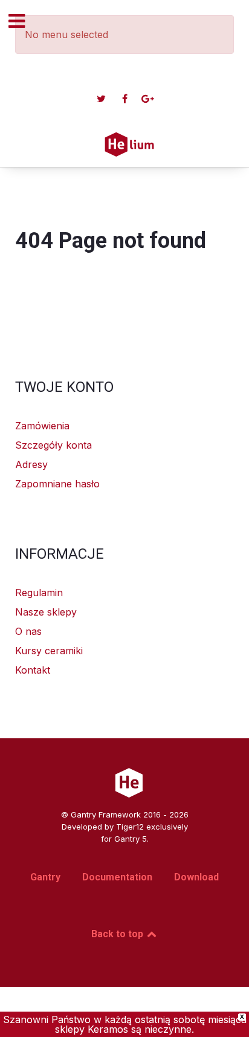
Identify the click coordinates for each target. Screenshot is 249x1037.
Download (196, 877)
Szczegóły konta (53, 445)
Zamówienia (42, 426)
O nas (28, 631)
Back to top (118, 934)
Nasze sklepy (46, 612)
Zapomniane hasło (57, 484)
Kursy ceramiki (49, 651)
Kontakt (32, 670)
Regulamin (39, 593)
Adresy (31, 464)
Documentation (117, 877)
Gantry (45, 877)
